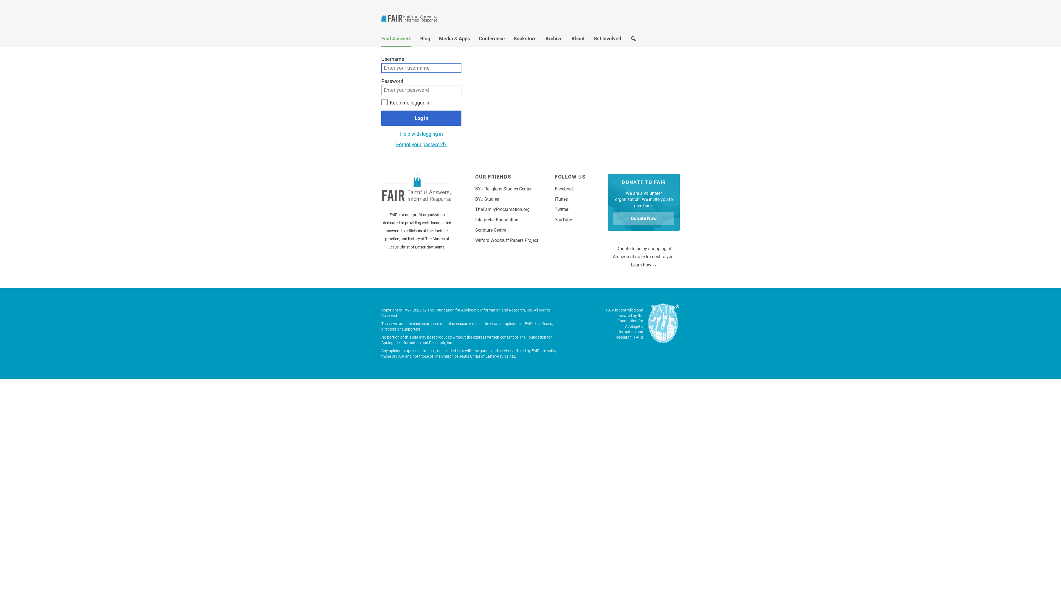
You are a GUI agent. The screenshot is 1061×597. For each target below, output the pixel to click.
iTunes (561, 199)
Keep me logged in (410, 103)
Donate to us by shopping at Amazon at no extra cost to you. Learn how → (644, 257)
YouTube (563, 219)
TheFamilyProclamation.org (502, 209)
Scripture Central (491, 230)
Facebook (564, 189)
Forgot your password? (421, 144)
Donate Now (644, 218)
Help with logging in (421, 134)
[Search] (633, 40)
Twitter (561, 209)
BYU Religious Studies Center (503, 189)
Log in (421, 118)
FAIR (411, 18)
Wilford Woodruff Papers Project (506, 240)
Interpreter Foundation (496, 219)
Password (392, 81)
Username (392, 59)
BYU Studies (487, 199)
